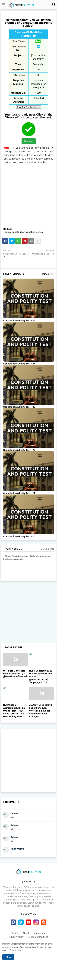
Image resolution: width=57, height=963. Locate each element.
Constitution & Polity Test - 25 (19, 320)
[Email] (31, 241)
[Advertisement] (28, 196)
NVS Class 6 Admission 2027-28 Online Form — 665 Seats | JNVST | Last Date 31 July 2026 (14, 710)
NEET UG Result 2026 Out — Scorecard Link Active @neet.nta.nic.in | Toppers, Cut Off (41, 676)
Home (15, 933)
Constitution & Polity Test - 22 (19, 450)
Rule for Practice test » (28, 107)
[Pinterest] (25, 241)
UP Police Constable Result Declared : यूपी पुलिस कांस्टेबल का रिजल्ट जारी (15, 673)
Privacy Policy (16, 936)
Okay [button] (8, 957)
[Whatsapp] (18, 241)
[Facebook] (5, 241)
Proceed (29, 141)
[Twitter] (12, 241)
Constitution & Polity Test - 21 (19, 493)
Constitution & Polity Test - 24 (19, 363)
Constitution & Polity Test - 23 (19, 406)
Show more (47, 274)
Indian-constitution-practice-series (23, 232)
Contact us (39, 933)
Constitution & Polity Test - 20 (19, 536)
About (26, 933)
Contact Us (15, 950)
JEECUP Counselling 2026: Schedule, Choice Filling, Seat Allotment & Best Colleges (40, 710)
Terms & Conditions (38, 936)
